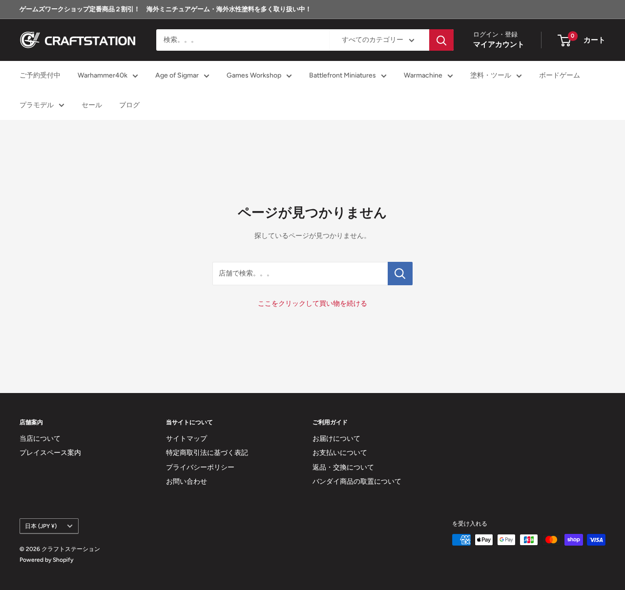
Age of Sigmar (177, 76)
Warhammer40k (102, 76)
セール (92, 105)
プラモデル (37, 105)
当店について (40, 438)
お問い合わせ (186, 481)
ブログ (129, 105)
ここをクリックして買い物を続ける (312, 303)
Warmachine (423, 76)
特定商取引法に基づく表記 (207, 453)
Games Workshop (254, 76)
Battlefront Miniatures (342, 76)
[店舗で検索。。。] (400, 273)
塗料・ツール (490, 76)
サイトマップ (186, 438)
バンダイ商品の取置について (356, 481)
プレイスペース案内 (50, 453)
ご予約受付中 (40, 76)
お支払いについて (339, 453)
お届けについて (336, 438)
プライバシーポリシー (200, 467)
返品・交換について (343, 467)
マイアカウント (498, 44)
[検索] (441, 40)
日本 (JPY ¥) (41, 526)
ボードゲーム (559, 76)
